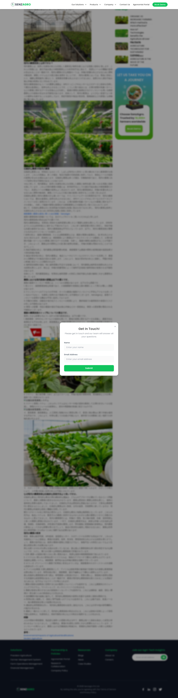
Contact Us (125, 4)
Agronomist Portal (141, 4)
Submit (89, 368)
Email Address (71, 354)
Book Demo (160, 4)
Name (67, 342)
